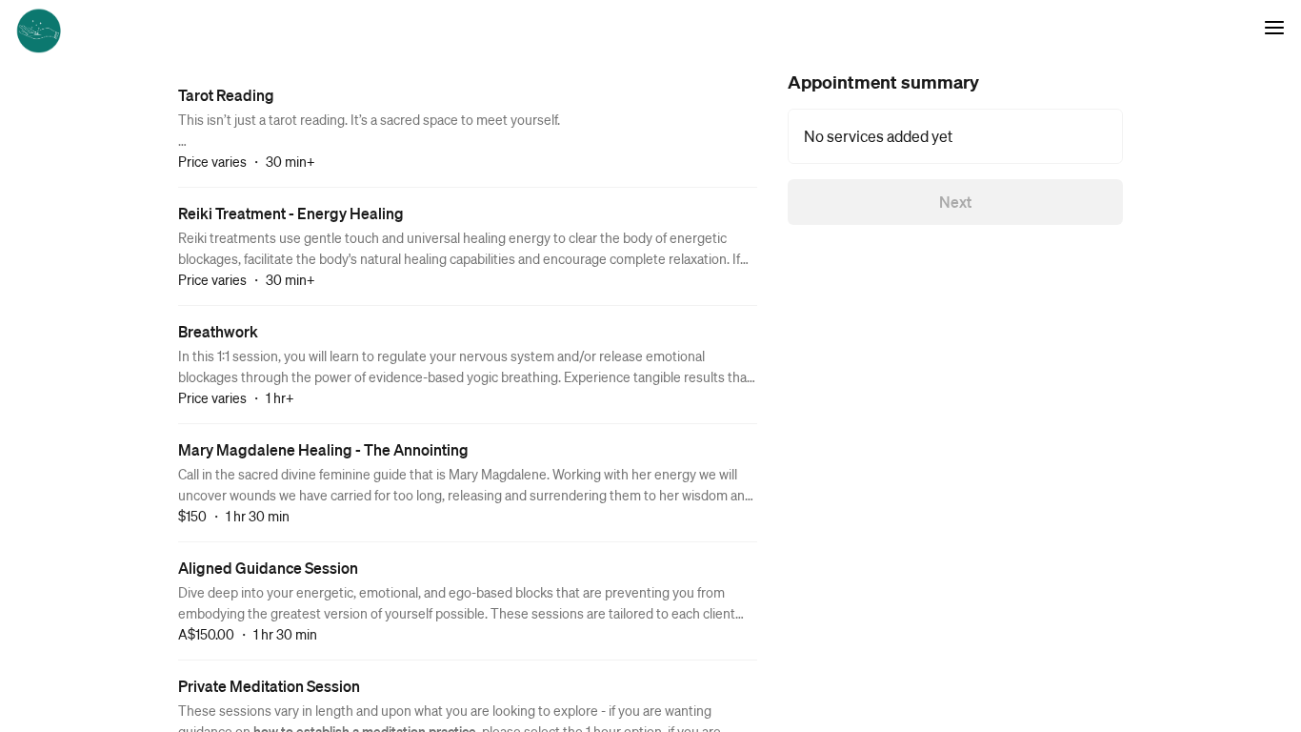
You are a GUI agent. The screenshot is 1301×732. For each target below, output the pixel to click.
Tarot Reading (226, 95)
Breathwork (218, 331)
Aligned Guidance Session (268, 568)
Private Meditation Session (269, 686)
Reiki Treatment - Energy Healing (291, 213)
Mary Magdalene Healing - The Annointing (323, 449)
